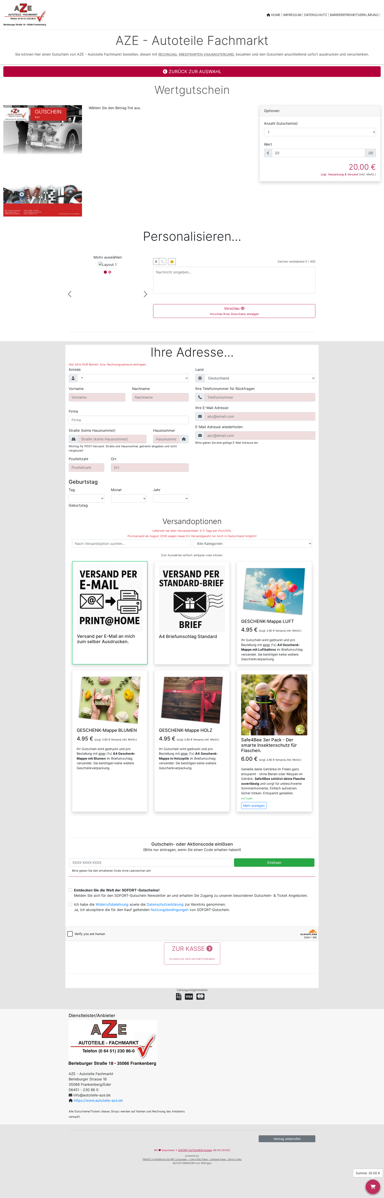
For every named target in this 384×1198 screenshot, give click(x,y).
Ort (113, 459)
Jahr (156, 490)
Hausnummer (164, 430)
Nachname (141, 388)
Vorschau (234, 311)
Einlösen (274, 862)
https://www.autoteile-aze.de (98, 1100)
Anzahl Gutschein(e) (281, 123)
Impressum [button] (292, 15)
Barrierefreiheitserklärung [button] (354, 15)
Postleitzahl (78, 459)
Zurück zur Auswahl (194, 71)
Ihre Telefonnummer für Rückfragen (225, 388)
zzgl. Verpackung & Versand (339, 174)
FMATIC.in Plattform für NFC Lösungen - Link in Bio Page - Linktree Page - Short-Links (192, 1159)
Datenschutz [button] (316, 15)
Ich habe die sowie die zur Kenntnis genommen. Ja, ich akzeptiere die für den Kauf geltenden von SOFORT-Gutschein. (152, 907)
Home (275, 15)
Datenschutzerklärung (165, 904)
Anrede (75, 369)
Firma (73, 411)
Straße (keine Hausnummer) (92, 430)
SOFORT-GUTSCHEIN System (195, 1150)
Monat (116, 490)
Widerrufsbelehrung (112, 904)
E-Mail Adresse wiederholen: (219, 427)
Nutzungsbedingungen (169, 909)
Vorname (76, 388)
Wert (268, 144)
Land (199, 369)
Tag (72, 490)
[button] (70, 294)
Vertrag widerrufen (287, 1139)
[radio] (109, 604)
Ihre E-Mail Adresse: (212, 407)
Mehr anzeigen (254, 805)
